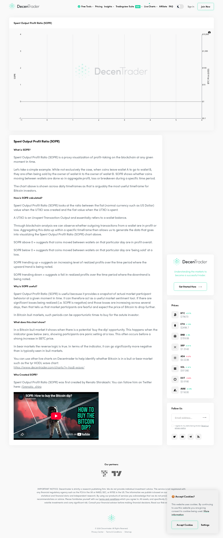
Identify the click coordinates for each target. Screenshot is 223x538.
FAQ (171, 6)
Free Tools (86, 6)
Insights (108, 6)
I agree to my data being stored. (192, 426)
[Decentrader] (24, 6)
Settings (205, 524)
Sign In (191, 6)
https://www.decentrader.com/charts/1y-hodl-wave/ (49, 367)
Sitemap (128, 531)
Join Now (205, 6)
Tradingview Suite (128, 6)
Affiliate (163, 6)
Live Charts (149, 6)
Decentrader (106, 528)
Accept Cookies (185, 524)
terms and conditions (109, 498)
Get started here (187, 286)
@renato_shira (31, 386)
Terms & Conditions (114, 531)
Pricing (98, 6)
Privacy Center (97, 531)
